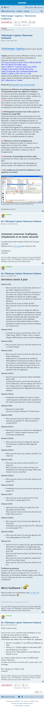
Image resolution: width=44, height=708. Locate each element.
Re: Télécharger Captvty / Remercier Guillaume (21, 221)
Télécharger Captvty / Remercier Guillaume (18, 17)
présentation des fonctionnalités (23, 85)
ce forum (33, 593)
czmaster (4, 28)
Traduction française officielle (19, 703)
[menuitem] (6, 7)
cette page (17, 246)
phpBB (16, 701)
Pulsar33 (9, 214)
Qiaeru (31, 703)
